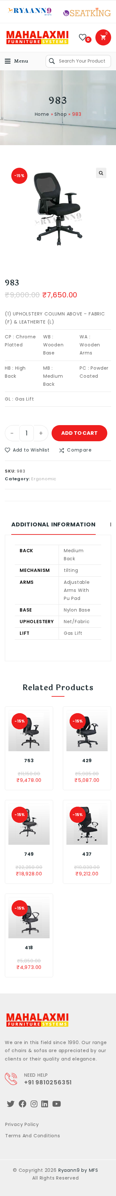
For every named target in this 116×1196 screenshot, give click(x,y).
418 (29, 948)
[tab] (53, 528)
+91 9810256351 (48, 1082)
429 (87, 760)
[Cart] (103, 37)
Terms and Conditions (32, 1135)
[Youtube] (56, 1104)
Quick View (40, 745)
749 (29, 854)
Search (51, 61)
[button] (27, 450)
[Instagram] (34, 1104)
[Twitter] (11, 1104)
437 (87, 854)
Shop (60, 114)
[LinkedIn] (44, 1104)
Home (42, 114)
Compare (79, 450)
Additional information (53, 524)
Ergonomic (43, 479)
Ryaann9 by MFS (78, 1170)
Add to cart (79, 433)
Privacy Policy (22, 1124)
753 (29, 760)
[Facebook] (23, 1104)
